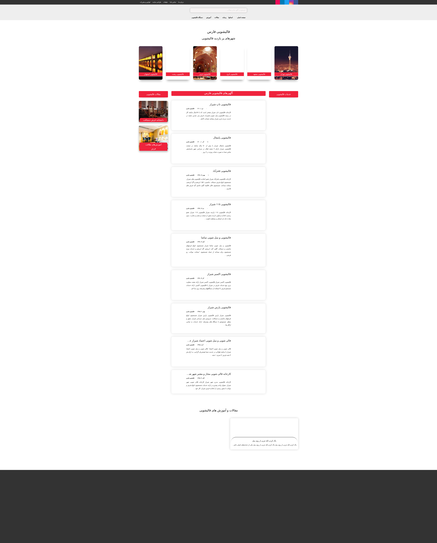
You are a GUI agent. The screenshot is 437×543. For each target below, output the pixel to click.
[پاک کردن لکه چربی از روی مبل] (264, 429)
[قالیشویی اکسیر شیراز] (249, 285)
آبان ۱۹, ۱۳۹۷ (200, 241)
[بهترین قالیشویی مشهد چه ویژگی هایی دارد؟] (161, 188)
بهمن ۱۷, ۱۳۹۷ (201, 175)
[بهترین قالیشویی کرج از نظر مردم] (161, 200)
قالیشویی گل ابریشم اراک (194, 512)
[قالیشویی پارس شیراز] (249, 318)
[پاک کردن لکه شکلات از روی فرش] (170, 514)
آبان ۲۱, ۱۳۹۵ (200, 378)
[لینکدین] (282, 2)
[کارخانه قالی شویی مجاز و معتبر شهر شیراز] (249, 380)
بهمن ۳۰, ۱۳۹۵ (201, 311)
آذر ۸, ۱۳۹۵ (200, 344)
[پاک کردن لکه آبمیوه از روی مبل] (170, 503)
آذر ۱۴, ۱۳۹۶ (200, 278)
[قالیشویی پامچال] (249, 148)
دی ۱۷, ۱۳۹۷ (200, 208)
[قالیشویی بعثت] (210, 503)
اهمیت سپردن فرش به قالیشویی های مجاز (148, 165)
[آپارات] (277, 2)
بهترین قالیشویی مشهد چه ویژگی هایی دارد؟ (148, 188)
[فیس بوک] (296, 2)
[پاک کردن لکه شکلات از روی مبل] (170, 491)
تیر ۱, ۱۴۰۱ (200, 108)
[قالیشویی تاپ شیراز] (249, 115)
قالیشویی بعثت (197, 500)
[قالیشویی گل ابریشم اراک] (210, 514)
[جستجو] (193, 10)
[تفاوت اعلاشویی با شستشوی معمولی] (161, 177)
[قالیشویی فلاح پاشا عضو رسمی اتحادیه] (210, 491)
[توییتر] (287, 2)
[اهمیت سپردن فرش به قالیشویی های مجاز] (161, 165)
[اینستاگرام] (291, 2)
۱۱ (207, 141)
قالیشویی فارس (190, 108)
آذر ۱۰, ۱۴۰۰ (200, 141)
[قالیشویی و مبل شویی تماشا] (249, 250)
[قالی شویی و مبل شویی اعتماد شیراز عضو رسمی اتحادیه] (249, 351)
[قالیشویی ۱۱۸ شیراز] (249, 215)
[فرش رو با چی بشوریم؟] (161, 211)
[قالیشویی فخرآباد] (249, 182)
